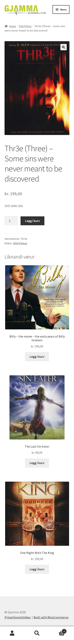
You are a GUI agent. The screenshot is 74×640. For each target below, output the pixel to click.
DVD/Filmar (25, 26)
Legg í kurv (32, 221)
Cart (57, 630)
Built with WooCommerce (51, 617)
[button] (63, 47)
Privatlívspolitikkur (18, 617)
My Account (12, 633)
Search (37, 633)
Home (12, 26)
